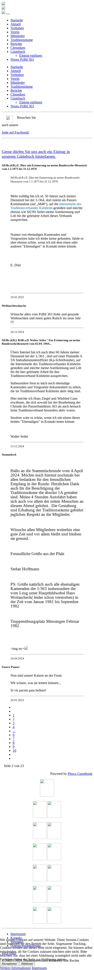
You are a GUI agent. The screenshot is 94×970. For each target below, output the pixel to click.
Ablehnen (27, 963)
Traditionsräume (21, 40)
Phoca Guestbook (80, 774)
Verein (14, 32)
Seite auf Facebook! (15, 132)
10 (14, 750)
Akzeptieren (9, 963)
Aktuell (15, 24)
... (14, 731)
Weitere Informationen (15, 968)
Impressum (18, 934)
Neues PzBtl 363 (22, 59)
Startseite (16, 20)
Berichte (16, 44)
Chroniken (17, 48)
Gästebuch (17, 51)
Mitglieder (17, 36)
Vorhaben (17, 28)
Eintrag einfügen (30, 55)
